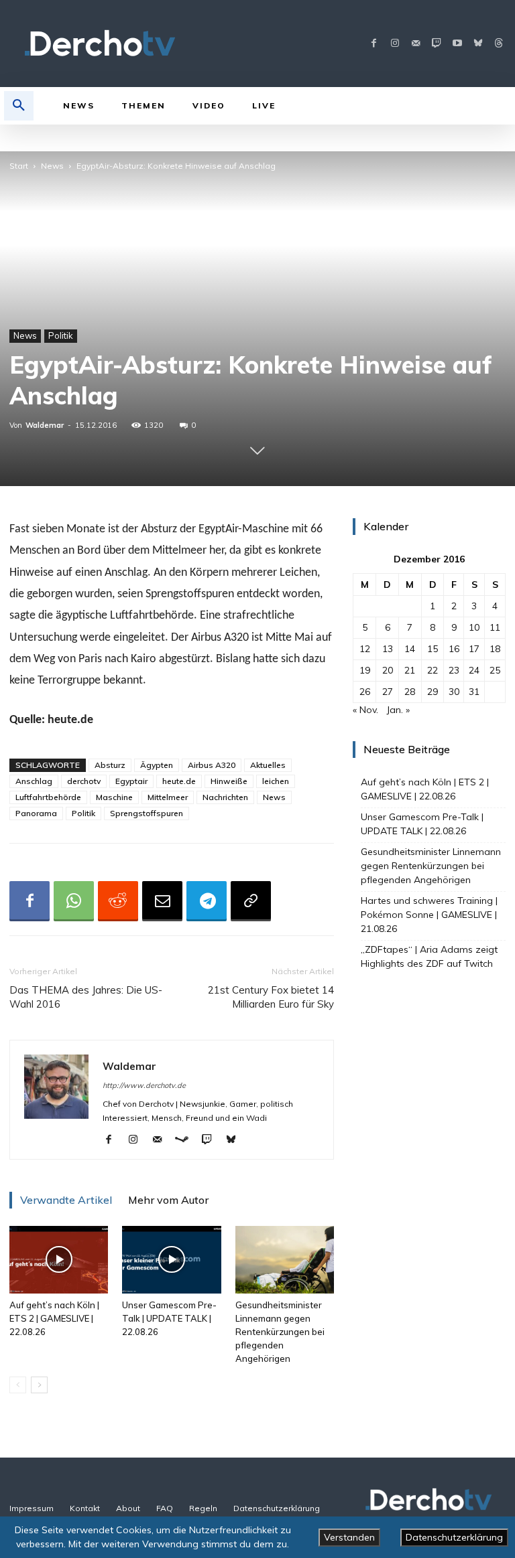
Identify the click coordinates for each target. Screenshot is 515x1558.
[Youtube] (457, 44)
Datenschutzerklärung (454, 1537)
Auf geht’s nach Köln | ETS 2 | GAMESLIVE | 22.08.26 (54, 1318)
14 (409, 649)
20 (387, 670)
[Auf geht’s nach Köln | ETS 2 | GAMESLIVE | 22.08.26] (58, 1260)
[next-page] (39, 1385)
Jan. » (398, 710)
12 (364, 649)
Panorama (36, 813)
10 (474, 627)
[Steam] (186, 1140)
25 (495, 670)
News (52, 166)
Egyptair (131, 781)
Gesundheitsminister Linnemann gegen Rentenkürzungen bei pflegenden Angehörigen (280, 1332)
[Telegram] (206, 901)
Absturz (110, 765)
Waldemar (44, 425)
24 (474, 670)
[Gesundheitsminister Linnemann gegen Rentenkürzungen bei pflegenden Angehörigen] (284, 1260)
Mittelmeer (168, 797)
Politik (60, 335)
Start (18, 166)
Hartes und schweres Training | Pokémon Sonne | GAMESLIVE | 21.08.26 (429, 914)
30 (454, 692)
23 (454, 670)
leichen (275, 781)
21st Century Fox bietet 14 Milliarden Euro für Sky (271, 997)
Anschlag (33, 781)
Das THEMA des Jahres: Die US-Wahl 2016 (85, 997)
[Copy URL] (251, 901)
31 (474, 692)
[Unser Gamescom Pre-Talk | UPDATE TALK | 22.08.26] (171, 1260)
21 (409, 670)
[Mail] (415, 44)
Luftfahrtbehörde (48, 797)
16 (454, 649)
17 (474, 649)
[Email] (162, 901)
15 (432, 649)
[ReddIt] (118, 901)
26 (364, 692)
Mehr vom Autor (168, 1199)
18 (495, 649)
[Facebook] (374, 44)
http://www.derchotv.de (144, 1085)
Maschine (114, 797)
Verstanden (349, 1537)
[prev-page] (17, 1385)
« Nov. (365, 710)
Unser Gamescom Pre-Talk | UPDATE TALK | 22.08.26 (169, 1318)
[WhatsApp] (74, 901)
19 (364, 670)
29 (432, 692)
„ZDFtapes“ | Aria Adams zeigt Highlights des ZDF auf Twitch (429, 956)
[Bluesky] (478, 44)
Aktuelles (268, 765)
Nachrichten (225, 797)
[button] (19, 106)
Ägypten (156, 765)
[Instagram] (395, 44)
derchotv (84, 781)
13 (387, 649)
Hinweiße (229, 781)
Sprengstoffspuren (146, 813)
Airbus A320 (211, 765)
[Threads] (499, 44)
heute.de (179, 781)
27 (387, 692)
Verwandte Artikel (66, 1199)
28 (409, 692)
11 (495, 627)
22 (432, 670)
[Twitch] (436, 44)
